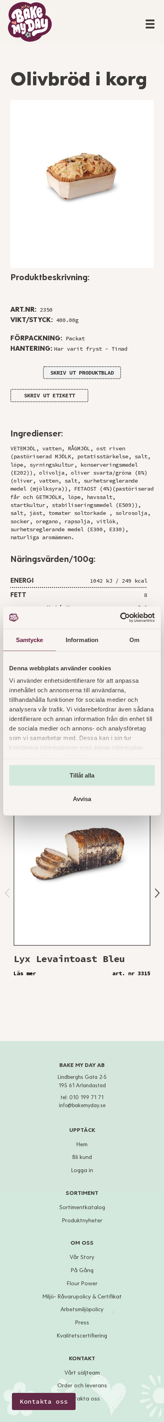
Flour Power (82, 1283)
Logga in (82, 1170)
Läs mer (25, 973)
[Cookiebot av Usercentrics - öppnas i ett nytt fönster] (120, 618)
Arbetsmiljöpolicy (82, 1309)
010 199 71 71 (86, 1097)
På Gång (82, 1270)
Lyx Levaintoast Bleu (69, 959)
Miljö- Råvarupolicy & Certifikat (82, 1297)
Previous (7, 893)
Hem (82, 1144)
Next (157, 893)
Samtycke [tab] (29, 639)
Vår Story (82, 1257)
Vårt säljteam (82, 1373)
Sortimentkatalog (82, 1207)
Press (82, 1323)
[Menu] (150, 24)
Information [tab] (82, 639)
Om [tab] (134, 639)
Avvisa (82, 798)
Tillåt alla (82, 775)
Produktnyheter (82, 1221)
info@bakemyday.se (82, 1105)
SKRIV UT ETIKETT (49, 395)
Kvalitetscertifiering (82, 1336)
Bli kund (82, 1157)
